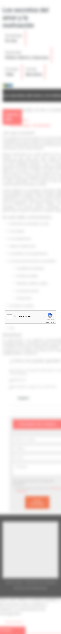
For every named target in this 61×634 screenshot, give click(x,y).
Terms (52, 322)
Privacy (47, 322)
